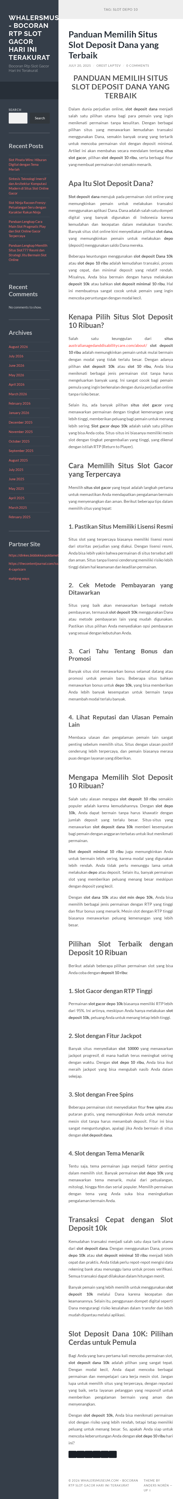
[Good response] (81, 1454)
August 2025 (18, 460)
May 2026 (16, 375)
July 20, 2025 (80, 65)
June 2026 (16, 365)
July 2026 (16, 356)
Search (15, 110)
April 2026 (17, 384)
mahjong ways (19, 578)
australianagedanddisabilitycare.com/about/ (108, 345)
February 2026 (20, 403)
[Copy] (73, 1454)
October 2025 (19, 441)
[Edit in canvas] (105, 1454)
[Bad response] (89, 1454)
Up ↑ (147, 1490)
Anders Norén (156, 1485)
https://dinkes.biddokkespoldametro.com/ (39, 555)
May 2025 (16, 489)
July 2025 (16, 470)
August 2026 (18, 347)
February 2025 (20, 517)
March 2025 (18, 507)
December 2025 (21, 422)
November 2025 (21, 432)
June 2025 (16, 479)
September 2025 (21, 451)
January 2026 (19, 413)
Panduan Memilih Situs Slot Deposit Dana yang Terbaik (114, 44)
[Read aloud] (97, 1454)
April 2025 (17, 498)
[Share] (113, 1454)
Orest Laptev (108, 65)
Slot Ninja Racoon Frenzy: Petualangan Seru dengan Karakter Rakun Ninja (27, 207)
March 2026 (18, 394)
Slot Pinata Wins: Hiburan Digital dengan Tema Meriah (27, 164)
